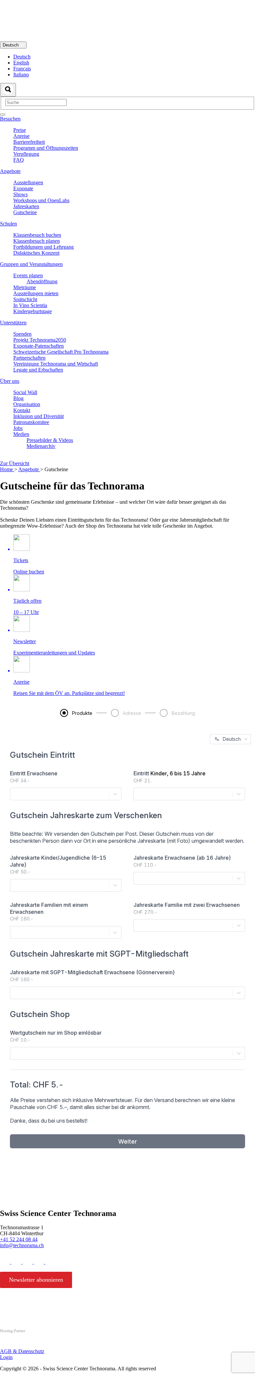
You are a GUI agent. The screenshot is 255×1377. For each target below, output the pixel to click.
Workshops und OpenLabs (41, 200)
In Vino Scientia (30, 305)
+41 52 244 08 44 (19, 1239)
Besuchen (10, 119)
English (21, 62)
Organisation (26, 404)
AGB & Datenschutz (22, 1351)
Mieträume (24, 287)
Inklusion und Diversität (38, 416)
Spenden (22, 334)
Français (22, 68)
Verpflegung (26, 154)
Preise (19, 130)
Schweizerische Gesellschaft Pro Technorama (61, 352)
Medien (21, 434)
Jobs (18, 428)
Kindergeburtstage (32, 311)
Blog (18, 398)
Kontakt (21, 410)
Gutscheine (25, 212)
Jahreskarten (26, 206)
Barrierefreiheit (29, 142)
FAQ (18, 160)
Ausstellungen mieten (35, 293)
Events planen (28, 275)
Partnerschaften (29, 358)
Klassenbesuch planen (36, 241)
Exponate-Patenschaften (38, 346)
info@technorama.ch (22, 1245)
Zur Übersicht (14, 463)
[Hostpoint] (26, 1343)
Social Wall (25, 392)
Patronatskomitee (31, 422)
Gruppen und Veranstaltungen (31, 264)
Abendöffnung (42, 281)
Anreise (21, 136)
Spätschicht (25, 299)
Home (7, 469)
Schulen (8, 223)
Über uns (9, 381)
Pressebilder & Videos (50, 440)
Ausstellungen (28, 182)
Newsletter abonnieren (36, 1279)
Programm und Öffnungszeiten (45, 148)
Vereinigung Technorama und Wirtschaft (55, 364)
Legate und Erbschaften (38, 370)
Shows (20, 194)
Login (6, 1357)
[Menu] (2, 115)
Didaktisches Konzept (36, 253)
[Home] (127, 38)
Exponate (23, 188)
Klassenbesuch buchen (37, 235)
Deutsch (11, 45)
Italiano (21, 74)
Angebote (10, 171)
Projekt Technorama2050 (39, 340)
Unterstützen (13, 322)
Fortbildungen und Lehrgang (43, 247)
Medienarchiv (41, 446)
